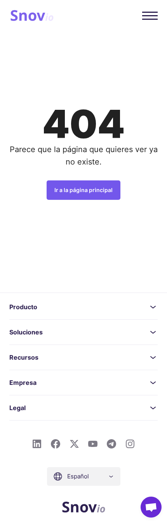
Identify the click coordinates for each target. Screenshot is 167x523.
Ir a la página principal (83, 190)
